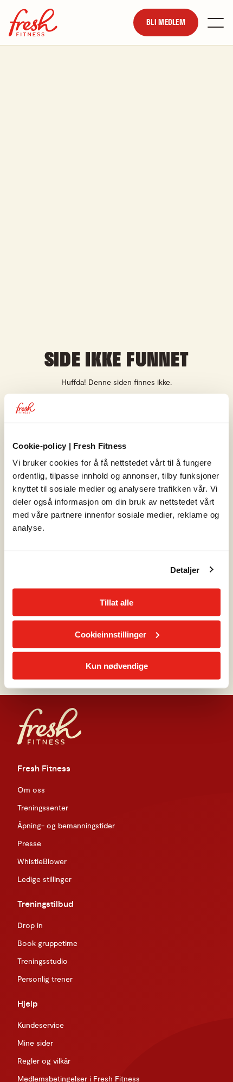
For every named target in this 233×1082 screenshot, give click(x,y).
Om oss (31, 789)
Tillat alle (116, 602)
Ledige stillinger (44, 879)
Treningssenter (42, 807)
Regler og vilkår (43, 1060)
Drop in (30, 925)
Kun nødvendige (117, 666)
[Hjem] (33, 22)
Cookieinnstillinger (110, 634)
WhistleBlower (42, 861)
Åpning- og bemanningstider (66, 825)
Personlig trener (45, 978)
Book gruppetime (47, 943)
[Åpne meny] (215, 22)
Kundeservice (40, 1024)
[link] (165, 22)
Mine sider (35, 1042)
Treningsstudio (42, 960)
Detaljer (185, 569)
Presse (29, 843)
